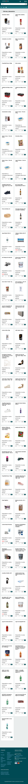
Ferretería (8, 757)
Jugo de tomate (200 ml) (7, 621)
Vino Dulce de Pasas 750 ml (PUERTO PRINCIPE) (20, 209)
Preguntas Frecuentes (5, 773)
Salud (2, 761)
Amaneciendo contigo (6, 111)
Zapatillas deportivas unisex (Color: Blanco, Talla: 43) (6, 404)
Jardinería (2, 766)
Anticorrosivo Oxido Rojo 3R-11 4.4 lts (20, 258)
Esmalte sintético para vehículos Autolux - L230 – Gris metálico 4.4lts (20, 549)
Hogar (2, 757)
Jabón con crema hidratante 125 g (5, 671)
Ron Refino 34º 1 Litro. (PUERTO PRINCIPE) (6, 598)
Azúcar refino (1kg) (6, 330)
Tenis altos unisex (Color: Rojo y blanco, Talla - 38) (7, 379)
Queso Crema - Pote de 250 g (7, 136)
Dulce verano (18, 63)
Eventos (2, 752)
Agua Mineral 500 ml (6, 233)
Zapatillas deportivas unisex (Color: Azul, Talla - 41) (7, 185)
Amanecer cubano (5, 14)
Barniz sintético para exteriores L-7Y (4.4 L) (20, 598)
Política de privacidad (4, 772)
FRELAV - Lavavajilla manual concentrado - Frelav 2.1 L (19, 671)
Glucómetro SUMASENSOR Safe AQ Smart (6, 549)
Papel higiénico (5, 500)
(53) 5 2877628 (19, 755)
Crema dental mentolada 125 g (20, 452)
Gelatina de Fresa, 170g (20, 427)
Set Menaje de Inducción (7, 257)
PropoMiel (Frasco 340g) (7, 63)
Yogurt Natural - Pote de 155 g (20, 161)
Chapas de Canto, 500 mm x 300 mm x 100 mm (19, 307)
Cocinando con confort (6, 38)
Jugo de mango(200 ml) (20, 621)
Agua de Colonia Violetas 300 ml (20, 404)
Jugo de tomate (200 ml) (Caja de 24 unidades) (20, 695)
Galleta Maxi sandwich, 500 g (20, 15)
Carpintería (9, 764)
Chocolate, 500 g (18, 136)
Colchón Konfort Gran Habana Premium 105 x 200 (20, 574)
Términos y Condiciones (5, 774)
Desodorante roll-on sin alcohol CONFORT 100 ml (7, 452)
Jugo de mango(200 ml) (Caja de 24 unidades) (7, 306)
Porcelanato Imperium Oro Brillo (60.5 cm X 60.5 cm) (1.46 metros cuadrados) (7, 356)
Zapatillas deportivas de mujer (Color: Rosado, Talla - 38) (20, 477)
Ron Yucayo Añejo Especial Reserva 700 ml (20, 185)
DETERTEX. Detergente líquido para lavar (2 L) (7, 695)
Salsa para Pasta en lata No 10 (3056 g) (7, 646)
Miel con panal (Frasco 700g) (19, 39)
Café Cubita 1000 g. (19, 330)
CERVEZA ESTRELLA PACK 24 (20, 88)
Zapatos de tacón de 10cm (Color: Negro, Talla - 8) (20, 355)
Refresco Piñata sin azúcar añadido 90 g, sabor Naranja (6, 428)
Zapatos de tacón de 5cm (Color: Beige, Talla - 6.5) (20, 379)
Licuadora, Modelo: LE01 (7, 573)
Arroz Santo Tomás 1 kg (7, 281)
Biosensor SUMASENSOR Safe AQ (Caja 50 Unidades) (20, 525)
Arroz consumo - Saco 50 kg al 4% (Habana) (20, 282)
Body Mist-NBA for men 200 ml (7, 719)
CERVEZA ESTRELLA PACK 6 (7, 88)
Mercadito (2, 754)
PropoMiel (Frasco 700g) (7, 475)
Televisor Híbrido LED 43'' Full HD (20, 234)
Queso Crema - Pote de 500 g (20, 112)
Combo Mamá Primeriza (7, 524)
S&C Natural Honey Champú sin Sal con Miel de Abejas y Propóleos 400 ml (20, 647)
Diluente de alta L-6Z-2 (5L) (20, 501)
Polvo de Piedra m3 (6, 208)
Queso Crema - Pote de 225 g (7, 161)
